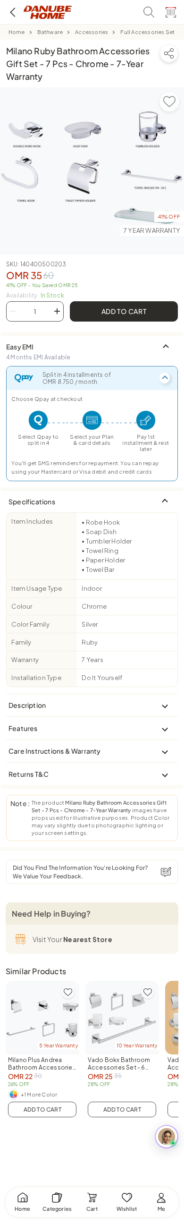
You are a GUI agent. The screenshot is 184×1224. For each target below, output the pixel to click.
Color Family (30, 624)
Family (21, 642)
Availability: (35, 295)
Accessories (91, 32)
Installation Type (36, 677)
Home (16, 32)
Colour (21, 606)
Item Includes (32, 521)
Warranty (25, 659)
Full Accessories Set (147, 32)
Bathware (50, 32)
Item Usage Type (36, 588)
